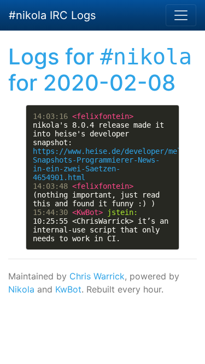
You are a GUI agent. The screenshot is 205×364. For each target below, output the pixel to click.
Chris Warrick (97, 276)
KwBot (68, 289)
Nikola (21, 289)
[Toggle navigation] (181, 15)
